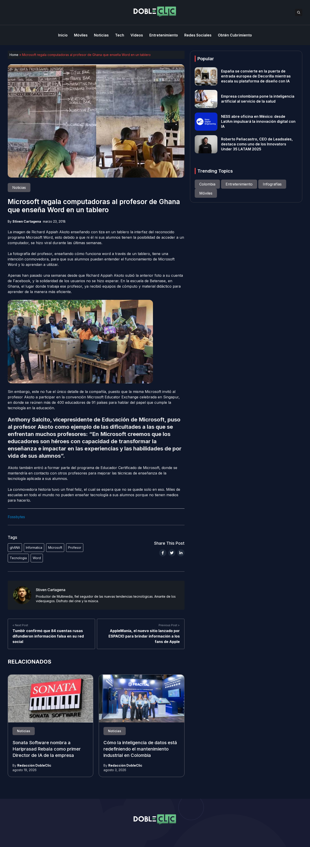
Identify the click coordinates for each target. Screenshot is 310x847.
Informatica (34, 547)
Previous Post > (169, 625)
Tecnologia (18, 558)
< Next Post (20, 625)
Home (14, 55)
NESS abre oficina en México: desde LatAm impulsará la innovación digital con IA (258, 121)
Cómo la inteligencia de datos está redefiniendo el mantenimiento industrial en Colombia (140, 749)
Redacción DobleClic (34, 765)
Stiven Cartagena (26, 221)
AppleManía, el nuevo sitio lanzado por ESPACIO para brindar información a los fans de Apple (144, 636)
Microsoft (55, 547)
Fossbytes (16, 517)
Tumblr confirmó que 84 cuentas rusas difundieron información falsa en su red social (48, 636)
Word (37, 558)
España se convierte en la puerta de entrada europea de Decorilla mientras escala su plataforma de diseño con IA (256, 76)
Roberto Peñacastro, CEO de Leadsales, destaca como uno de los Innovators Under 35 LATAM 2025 (257, 144)
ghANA (15, 547)
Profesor (74, 547)
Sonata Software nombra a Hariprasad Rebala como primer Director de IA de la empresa (46, 749)
